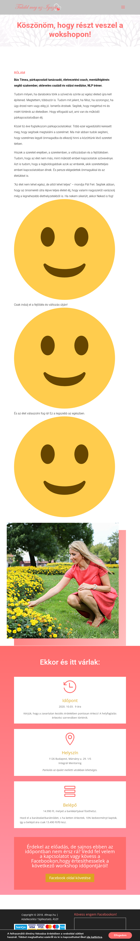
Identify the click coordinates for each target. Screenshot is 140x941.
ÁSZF (56, 919)
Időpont (70, 700)
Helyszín (70, 753)
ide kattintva (94, 937)
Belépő (70, 805)
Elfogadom (120, 935)
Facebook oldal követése (70, 877)
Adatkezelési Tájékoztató (36, 919)
